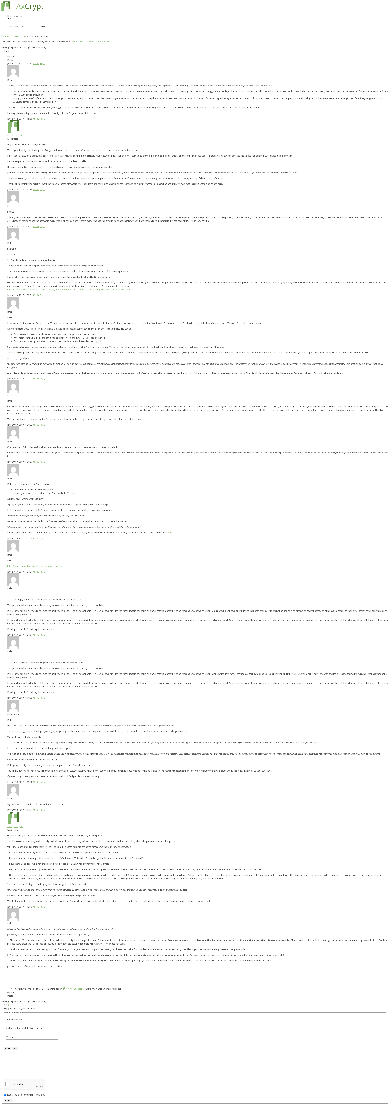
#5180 (36, 118)
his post (168, 532)
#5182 (36, 189)
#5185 (36, 378)
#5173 (36, 63)
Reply (42, 63)
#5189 (36, 571)
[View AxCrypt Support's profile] (13, 131)
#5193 (36, 782)
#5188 (36, 538)
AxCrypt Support (15, 135)
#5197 (36, 906)
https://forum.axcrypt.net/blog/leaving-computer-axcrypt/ (35, 566)
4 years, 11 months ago (98, 41)
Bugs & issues (18, 36)
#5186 (36, 424)
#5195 (36, 809)
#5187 (36, 461)
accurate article (277, 352)
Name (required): (14, 1018)
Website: (10, 1037)
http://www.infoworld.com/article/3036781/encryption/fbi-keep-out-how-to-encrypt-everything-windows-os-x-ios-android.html (69, 289)
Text (15, 1048)
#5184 (36, 295)
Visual (7, 1048)
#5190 (36, 634)
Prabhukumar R (78, 41)
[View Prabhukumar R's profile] (69, 41)
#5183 (36, 226)
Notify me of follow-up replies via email (26, 1094)
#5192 (36, 697)
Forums (5, 36)
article (15, 352)
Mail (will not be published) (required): (24, 1028)
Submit (8, 1100)
